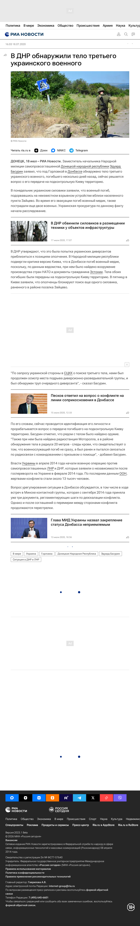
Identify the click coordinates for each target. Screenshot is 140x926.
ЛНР (50, 468)
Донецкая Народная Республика (77, 553)
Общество (27, 819)
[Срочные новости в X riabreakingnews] (106, 797)
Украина (31, 553)
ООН (123, 473)
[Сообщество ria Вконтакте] (39, 797)
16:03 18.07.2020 (15, 44)
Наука (103, 819)
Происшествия (76, 819)
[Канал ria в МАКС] (12, 797)
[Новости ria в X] (93, 797)
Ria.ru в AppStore (103, 825)
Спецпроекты (14, 825)
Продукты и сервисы (55, 825)
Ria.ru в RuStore (128, 825)
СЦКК (68, 373)
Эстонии (96, 272)
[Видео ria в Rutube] (66, 797)
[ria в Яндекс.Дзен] (25, 797)
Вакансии (11, 840)
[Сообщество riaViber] (120, 797)
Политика (11, 819)
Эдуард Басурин (110, 553)
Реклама (32, 825)
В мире (17, 553)
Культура (116, 819)
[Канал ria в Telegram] (79, 797)
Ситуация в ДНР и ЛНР (26, 559)
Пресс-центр (80, 825)
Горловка (46, 553)
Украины (28, 463)
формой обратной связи (20, 905)
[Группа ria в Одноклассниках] (52, 797)
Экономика (44, 819)
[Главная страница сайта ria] (24, 34)
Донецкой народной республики (85, 166)
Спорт (92, 819)
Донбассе (75, 171)
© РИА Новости (18, 141)
